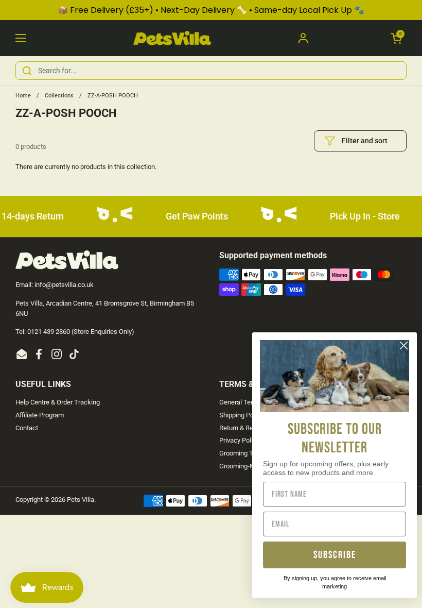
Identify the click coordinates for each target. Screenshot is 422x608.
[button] (396, 38)
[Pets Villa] (172, 38)
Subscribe (334, 555)
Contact (26, 428)
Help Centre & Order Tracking (57, 402)
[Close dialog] (404, 345)
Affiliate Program (39, 415)
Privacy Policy (239, 440)
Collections (59, 95)
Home (23, 95)
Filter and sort (365, 141)
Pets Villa (80, 499)
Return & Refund (243, 428)
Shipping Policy (241, 415)
